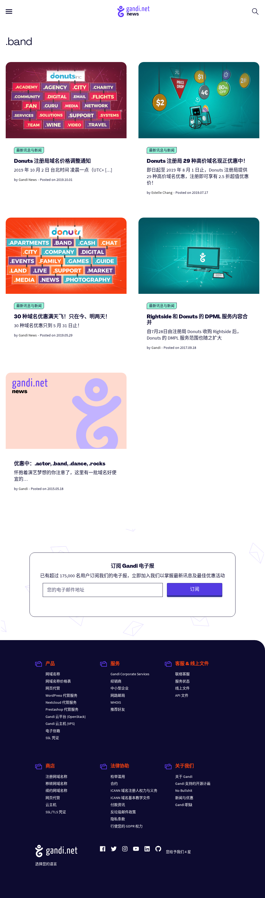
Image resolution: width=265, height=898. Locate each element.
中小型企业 (120, 688)
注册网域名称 (56, 776)
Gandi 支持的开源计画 (192, 783)
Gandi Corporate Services (130, 674)
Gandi (155, 347)
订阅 (194, 589)
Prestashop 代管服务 (62, 709)
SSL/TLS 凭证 (56, 812)
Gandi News (28, 179)
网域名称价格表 (58, 681)
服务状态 (182, 681)
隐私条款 (118, 819)
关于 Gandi (183, 776)
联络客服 (182, 674)
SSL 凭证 (52, 737)
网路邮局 (118, 695)
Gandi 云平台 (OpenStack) (66, 716)
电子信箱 (53, 730)
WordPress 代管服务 (61, 695)
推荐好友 (118, 709)
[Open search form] (255, 11)
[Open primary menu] (9, 11)
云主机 (51, 804)
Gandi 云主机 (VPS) (60, 723)
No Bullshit (183, 790)
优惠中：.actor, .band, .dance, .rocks (59, 464)
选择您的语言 (46, 864)
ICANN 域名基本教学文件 (130, 797)
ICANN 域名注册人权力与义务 (134, 790)
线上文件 (182, 688)
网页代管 (53, 688)
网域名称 (53, 674)
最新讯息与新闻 (29, 150)
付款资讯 (118, 804)
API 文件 (181, 695)
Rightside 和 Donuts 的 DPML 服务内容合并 (197, 320)
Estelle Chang (161, 192)
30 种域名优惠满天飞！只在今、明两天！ (62, 317)
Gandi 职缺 (183, 804)
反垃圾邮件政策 (123, 812)
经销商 (116, 681)
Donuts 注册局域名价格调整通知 (52, 161)
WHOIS (116, 702)
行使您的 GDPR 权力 (127, 826)
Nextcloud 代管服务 (61, 702)
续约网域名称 (56, 790)
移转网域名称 (56, 783)
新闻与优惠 (184, 797)
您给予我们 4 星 (178, 851)
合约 (114, 783)
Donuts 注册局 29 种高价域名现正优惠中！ (197, 161)
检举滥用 (118, 776)
